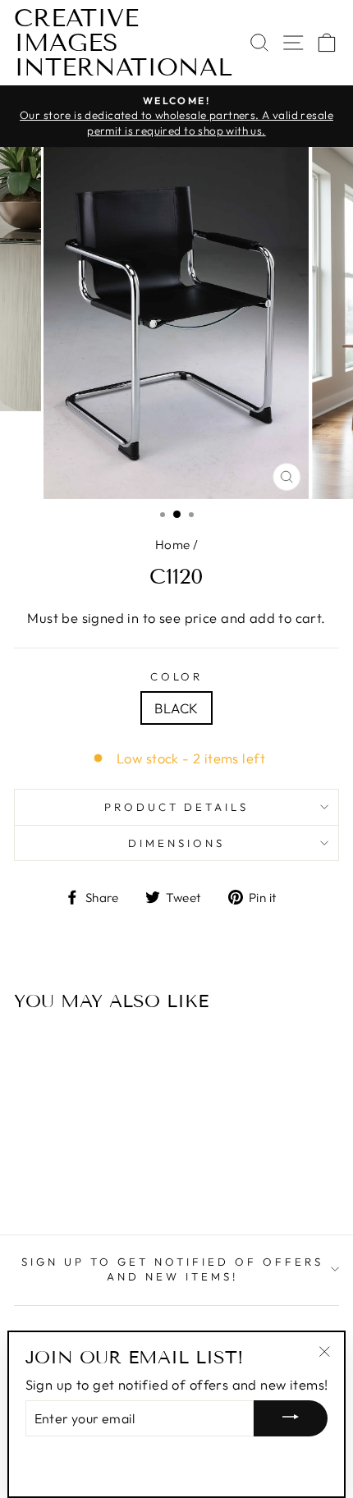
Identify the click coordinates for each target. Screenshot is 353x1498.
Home (172, 544)
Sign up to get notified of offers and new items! (172, 1269)
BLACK (176, 708)
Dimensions (176, 843)
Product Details (177, 806)
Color (177, 676)
